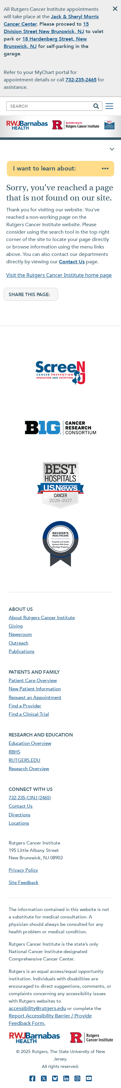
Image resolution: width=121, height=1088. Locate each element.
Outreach (18, 643)
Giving (16, 626)
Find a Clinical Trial (29, 714)
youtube (89, 1078)
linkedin (66, 1078)
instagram (77, 1078)
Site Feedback (23, 882)
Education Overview (30, 743)
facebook (32, 1078)
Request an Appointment (35, 697)
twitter (44, 1078)
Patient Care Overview (33, 680)
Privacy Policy (23, 870)
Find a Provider (25, 706)
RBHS (14, 752)
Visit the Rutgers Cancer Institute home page (59, 275)
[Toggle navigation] (109, 106)
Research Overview (29, 769)
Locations (19, 823)
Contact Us (72, 261)
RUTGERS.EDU (24, 760)
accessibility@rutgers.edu (37, 1008)
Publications (21, 651)
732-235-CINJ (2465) (30, 798)
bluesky (55, 1078)
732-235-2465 (80, 79)
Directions (19, 815)
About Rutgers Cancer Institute (42, 618)
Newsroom (20, 634)
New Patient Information (35, 689)
